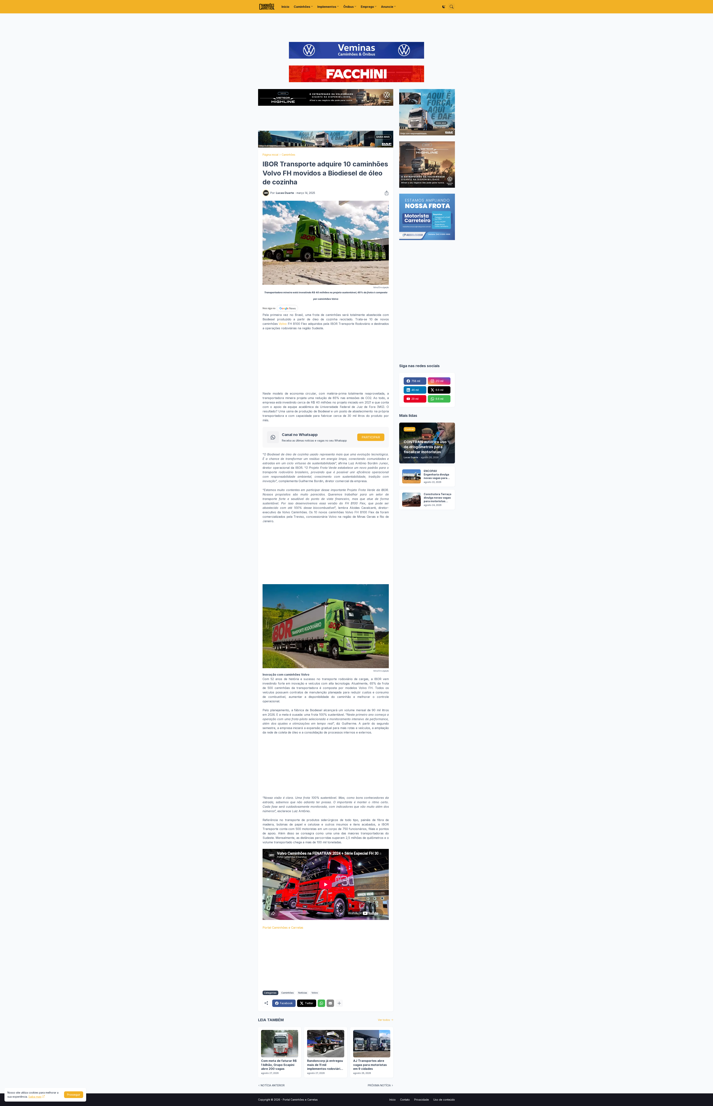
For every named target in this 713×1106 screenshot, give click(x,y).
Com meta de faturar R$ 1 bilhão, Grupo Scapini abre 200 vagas (279, 1065)
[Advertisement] (356, 27)
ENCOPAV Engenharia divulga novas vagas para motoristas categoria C (436, 474)
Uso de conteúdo (444, 1099)
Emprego (367, 7)
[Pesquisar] (451, 6)
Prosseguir (73, 1094)
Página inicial (270, 154)
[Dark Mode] (444, 6)
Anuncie (387, 7)
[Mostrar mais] (339, 1003)
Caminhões (302, 7)
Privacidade (421, 1099)
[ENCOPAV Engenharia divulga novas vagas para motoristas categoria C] (411, 476)
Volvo (283, 324)
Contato (405, 1099)
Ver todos (384, 1019)
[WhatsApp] (321, 1003)
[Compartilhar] (385, 193)
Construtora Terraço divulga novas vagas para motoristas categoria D (437, 498)
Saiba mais (34, 1096)
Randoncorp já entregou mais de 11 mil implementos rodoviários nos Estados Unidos (325, 1065)
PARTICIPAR (371, 437)
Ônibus (348, 7)
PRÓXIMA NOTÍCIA (379, 1085)
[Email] (330, 1003)
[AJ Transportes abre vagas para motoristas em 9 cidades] (371, 1043)
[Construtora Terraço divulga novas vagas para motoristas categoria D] (411, 500)
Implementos (326, 7)
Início (285, 7)
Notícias (302, 992)
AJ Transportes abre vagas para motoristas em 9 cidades (370, 1065)
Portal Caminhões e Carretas (283, 927)
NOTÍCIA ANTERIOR (273, 1085)
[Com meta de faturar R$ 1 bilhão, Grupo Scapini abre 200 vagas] (279, 1043)
